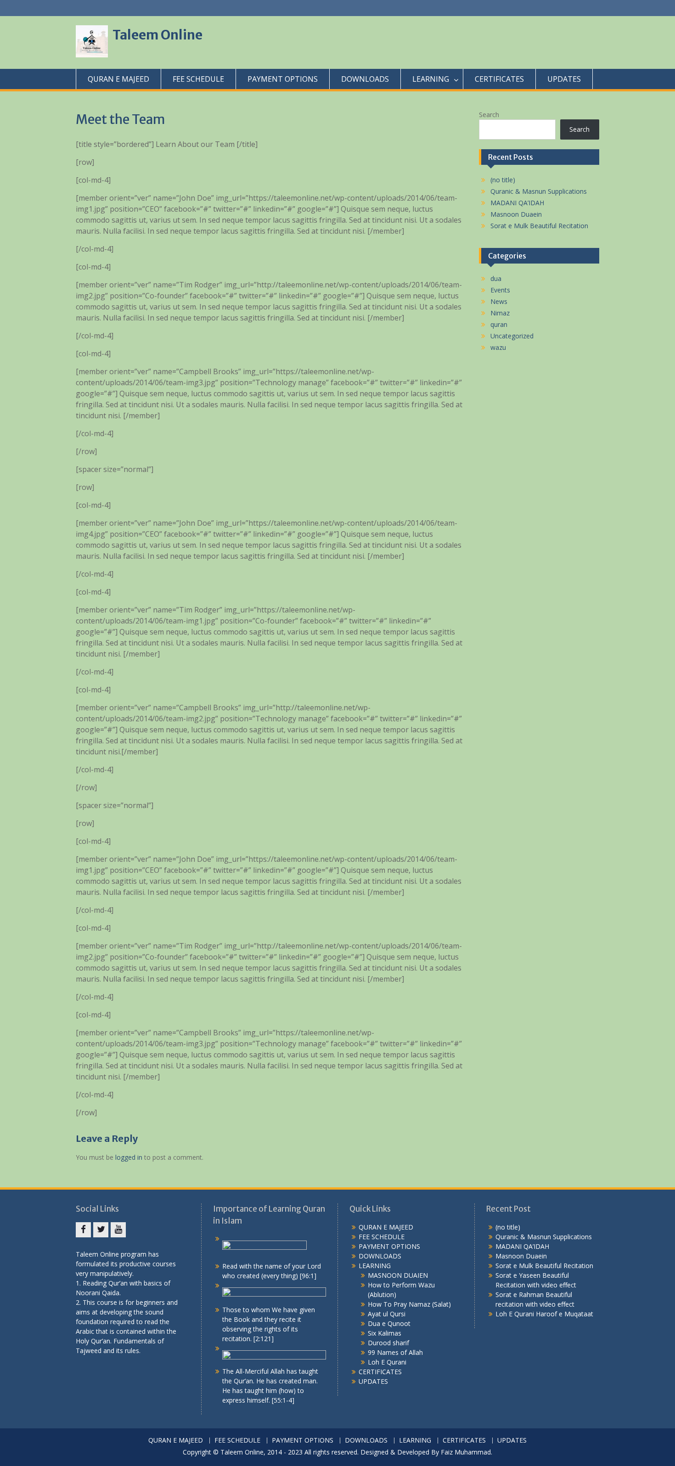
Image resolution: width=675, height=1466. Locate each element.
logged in (128, 1157)
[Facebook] (83, 1229)
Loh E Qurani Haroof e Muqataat (544, 1313)
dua (495, 278)
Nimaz (500, 313)
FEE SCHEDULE (198, 79)
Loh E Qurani (387, 1362)
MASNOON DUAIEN (398, 1275)
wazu (498, 347)
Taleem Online (157, 35)
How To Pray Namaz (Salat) (409, 1304)
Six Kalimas (384, 1333)
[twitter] (100, 1229)
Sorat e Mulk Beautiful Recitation (539, 225)
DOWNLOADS (365, 79)
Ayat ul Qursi (386, 1313)
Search (489, 114)
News (498, 301)
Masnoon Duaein (516, 214)
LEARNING (430, 79)
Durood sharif (388, 1342)
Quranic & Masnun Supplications (538, 191)
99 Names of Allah (395, 1352)
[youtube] (118, 1229)
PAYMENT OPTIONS (283, 79)
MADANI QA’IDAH (517, 202)
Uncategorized (512, 335)
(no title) (502, 179)
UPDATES (564, 79)
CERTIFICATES (499, 79)
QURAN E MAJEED (118, 79)
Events (500, 290)
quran (498, 324)
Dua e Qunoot (389, 1323)
